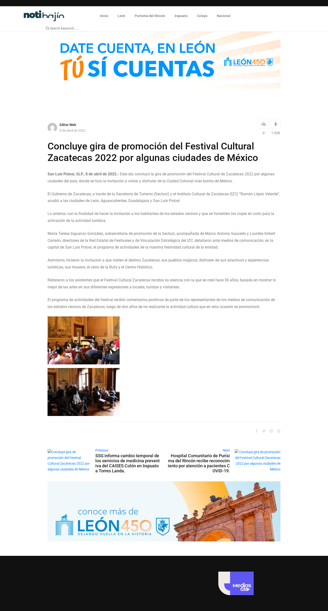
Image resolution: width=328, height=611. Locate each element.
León (121, 16)
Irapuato (181, 16)
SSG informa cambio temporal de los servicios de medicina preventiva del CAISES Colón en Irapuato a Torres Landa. (127, 463)
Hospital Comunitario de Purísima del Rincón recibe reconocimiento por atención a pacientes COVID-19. (199, 463)
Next (226, 450)
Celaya (202, 16)
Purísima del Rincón (150, 16)
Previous (101, 450)
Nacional (224, 16)
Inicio (104, 16)
